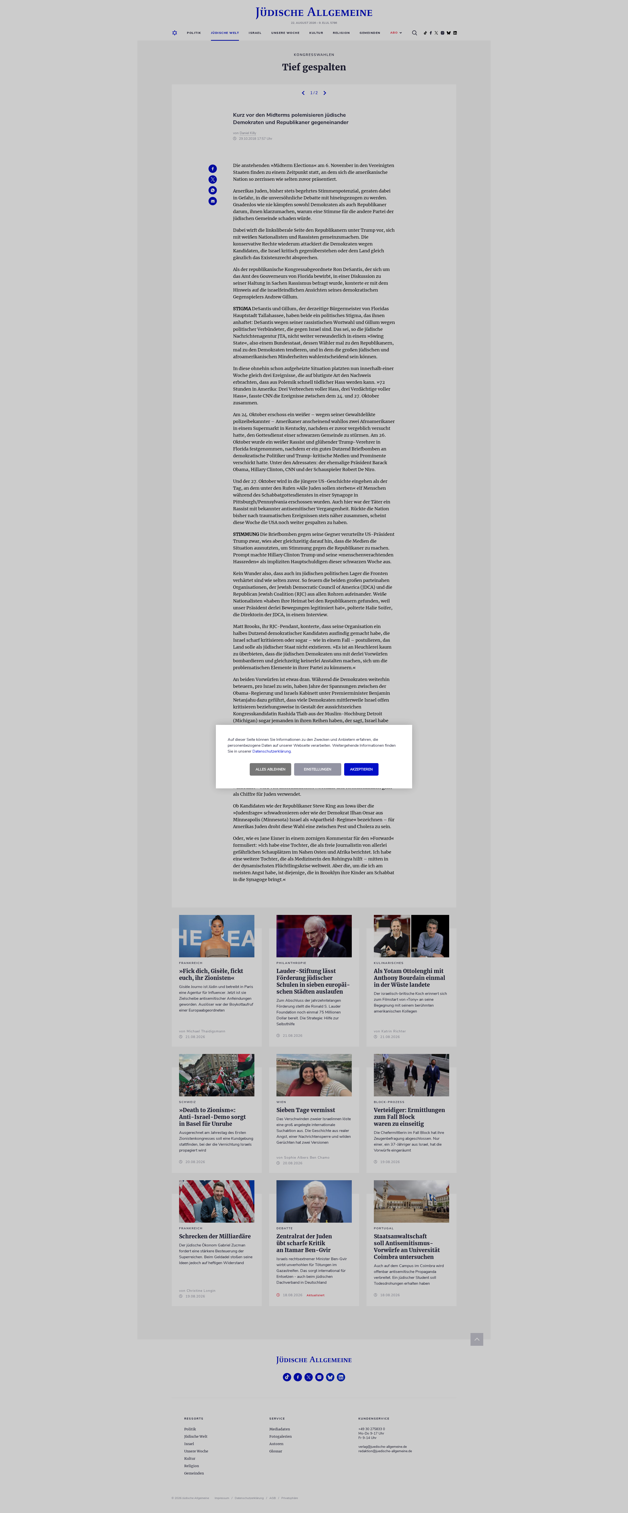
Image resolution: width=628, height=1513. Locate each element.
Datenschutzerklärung (271, 751)
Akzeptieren (361, 769)
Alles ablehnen (270, 769)
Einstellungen (317, 769)
